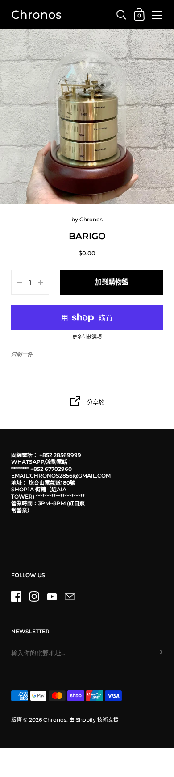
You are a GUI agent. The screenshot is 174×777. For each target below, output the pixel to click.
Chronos (36, 14)
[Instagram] (34, 597)
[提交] (157, 655)
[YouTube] (52, 597)
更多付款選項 (87, 337)
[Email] (70, 597)
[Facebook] (16, 597)
